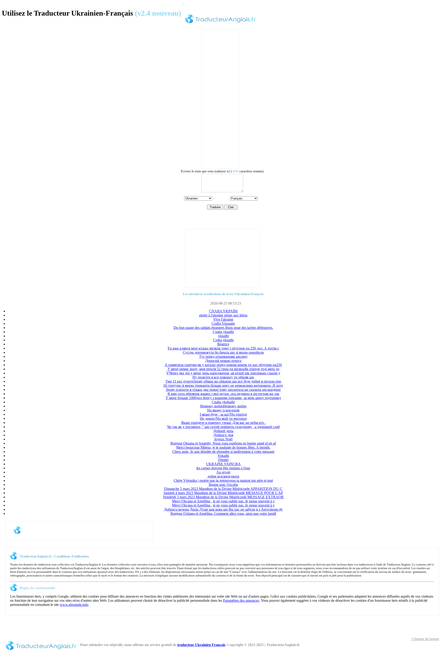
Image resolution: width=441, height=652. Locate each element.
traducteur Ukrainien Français (201, 645)
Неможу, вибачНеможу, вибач (223, 406)
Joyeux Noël (223, 439)
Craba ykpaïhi (223, 340)
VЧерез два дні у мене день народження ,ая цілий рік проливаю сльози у (223, 373)
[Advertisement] (220, 98)
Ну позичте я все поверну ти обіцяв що (223, 377)
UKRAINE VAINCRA (223, 464)
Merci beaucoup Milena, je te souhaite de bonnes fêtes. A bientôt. (223, 447)
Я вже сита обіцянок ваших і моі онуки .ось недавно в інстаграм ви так (223, 394)
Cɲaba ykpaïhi (223, 332)
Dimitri (223, 460)
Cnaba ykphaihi (223, 402)
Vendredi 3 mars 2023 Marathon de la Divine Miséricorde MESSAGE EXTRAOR (223, 497)
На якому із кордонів (223, 410)
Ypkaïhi (223, 456)
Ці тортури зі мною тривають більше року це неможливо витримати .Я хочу (223, 385)
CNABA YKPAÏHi (223, 311)
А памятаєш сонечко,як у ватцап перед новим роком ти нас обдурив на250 (223, 365)
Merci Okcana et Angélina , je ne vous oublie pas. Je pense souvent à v (223, 501)
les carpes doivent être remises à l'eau (223, 468)
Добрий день (223, 431)
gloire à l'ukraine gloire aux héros (223, 315)
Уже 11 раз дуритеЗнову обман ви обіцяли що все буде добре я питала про (223, 381)
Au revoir (223, 472)
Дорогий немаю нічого (223, 361)
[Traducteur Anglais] (220, 24)
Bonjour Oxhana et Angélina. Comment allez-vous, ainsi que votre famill (223, 513)
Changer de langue (425, 639)
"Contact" (235, 572)
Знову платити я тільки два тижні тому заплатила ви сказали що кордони (223, 390)
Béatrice (223, 344)
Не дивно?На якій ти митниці (223, 418)
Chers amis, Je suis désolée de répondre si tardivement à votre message (223, 451)
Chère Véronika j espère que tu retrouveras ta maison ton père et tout (223, 480)
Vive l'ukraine (223, 319)
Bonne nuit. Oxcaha (223, 485)
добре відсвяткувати (223, 476)
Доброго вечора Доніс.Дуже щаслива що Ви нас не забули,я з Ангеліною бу (223, 509)
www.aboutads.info (74, 605)
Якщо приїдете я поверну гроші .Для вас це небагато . (223, 423)
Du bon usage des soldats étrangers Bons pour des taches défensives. (223, 328)
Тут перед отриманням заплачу (223, 356)
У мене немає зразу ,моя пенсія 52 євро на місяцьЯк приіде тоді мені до (223, 369)
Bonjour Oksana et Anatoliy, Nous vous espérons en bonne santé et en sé (223, 443)
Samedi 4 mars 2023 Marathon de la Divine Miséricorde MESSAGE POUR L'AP (223, 493)
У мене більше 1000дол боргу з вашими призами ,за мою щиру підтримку (223, 398)
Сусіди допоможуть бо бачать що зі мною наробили (223, 352)
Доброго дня (223, 435)
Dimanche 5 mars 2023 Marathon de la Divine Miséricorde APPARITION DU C (223, 489)
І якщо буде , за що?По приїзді (223, 414)
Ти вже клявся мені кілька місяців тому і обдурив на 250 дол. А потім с (223, 348)
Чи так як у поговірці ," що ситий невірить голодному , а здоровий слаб (223, 427)
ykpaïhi (223, 336)
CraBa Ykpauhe (223, 323)
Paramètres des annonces (241, 600)
